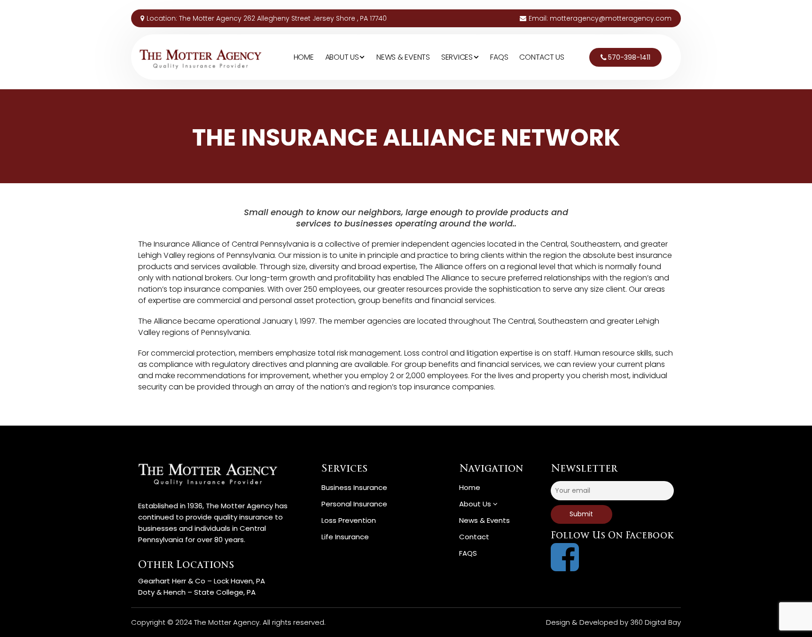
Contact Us (541, 57)
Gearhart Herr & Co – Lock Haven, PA (201, 581)
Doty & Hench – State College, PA (197, 592)
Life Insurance (345, 537)
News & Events (403, 57)
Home (304, 57)
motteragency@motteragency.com (610, 18)
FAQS (499, 57)
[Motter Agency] (200, 56)
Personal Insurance (354, 504)
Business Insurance (354, 487)
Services (458, 57)
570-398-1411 (629, 57)
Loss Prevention (348, 520)
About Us (343, 57)
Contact (474, 537)
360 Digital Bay (655, 622)
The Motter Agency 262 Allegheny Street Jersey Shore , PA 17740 (283, 18)
